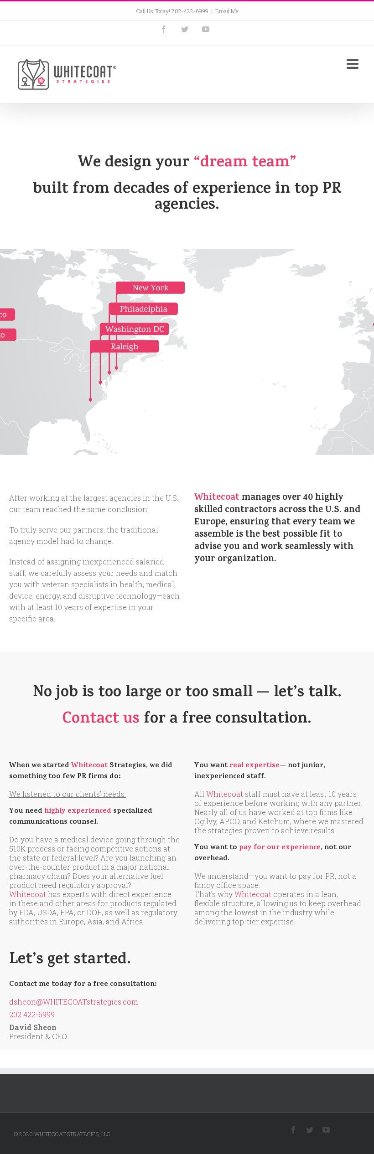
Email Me (226, 11)
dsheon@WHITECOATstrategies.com (73, 1001)
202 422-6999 (32, 1014)
